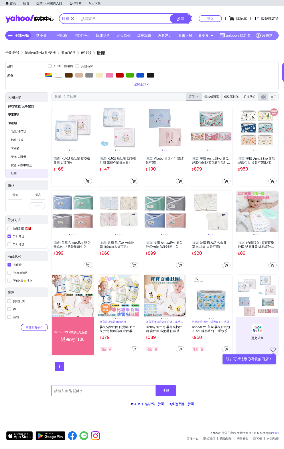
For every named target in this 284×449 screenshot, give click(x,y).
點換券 (41, 35)
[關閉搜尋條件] (72, 18)
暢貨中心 (82, 35)
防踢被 (15, 148)
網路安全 (242, 438)
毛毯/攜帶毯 (18, 131)
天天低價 (123, 35)
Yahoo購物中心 (29, 18)
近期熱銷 (249, 96)
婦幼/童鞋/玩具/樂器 (21, 106)
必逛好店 (165, 35)
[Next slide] (91, 127)
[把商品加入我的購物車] (88, 181)
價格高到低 (231, 96)
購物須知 (226, 438)
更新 (275, 433)
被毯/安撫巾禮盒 (21, 165)
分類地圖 (273, 438)
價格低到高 (211, 96)
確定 (37, 206)
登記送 (62, 35)
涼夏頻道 (144, 35)
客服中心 (192, 438)
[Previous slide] (54, 127)
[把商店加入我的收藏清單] (273, 350)
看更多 (203, 35)
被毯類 (12, 123)
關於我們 (209, 438)
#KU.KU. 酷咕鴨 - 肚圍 (147, 403)
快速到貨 (103, 35)
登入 (210, 18)
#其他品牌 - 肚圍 (182, 403)
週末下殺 (185, 35)
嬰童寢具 (14, 114)
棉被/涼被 (17, 140)
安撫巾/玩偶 (18, 156)
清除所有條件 (34, 327)
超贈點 (267, 35)
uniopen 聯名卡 (238, 35)
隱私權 (257, 438)
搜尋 (165, 390)
